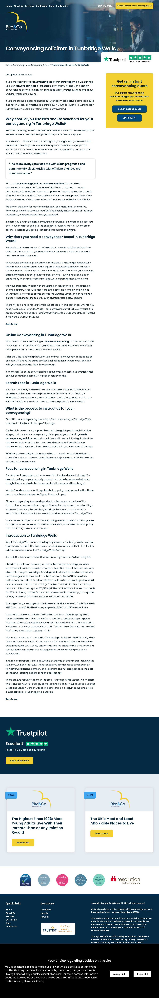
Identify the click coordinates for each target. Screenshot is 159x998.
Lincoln (44, 913)
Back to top (12, 324)
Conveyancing (18, 65)
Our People (41, 6)
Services (29, 6)
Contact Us (62, 6)
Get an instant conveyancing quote (134, 5)
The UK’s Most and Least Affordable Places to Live (112, 821)
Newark (44, 916)
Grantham (46, 909)
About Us (18, 6)
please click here (33, 981)
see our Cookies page (49, 977)
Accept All (119, 974)
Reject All (142, 974)
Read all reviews (19, 760)
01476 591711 (106, 6)
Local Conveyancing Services (37, 65)
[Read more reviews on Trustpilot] (114, 59)
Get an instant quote (129, 108)
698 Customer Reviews (65, 931)
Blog (51, 6)
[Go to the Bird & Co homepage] (16, 22)
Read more (23, 842)
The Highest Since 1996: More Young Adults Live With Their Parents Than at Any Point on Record (37, 825)
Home (9, 6)
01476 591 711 (129, 117)
